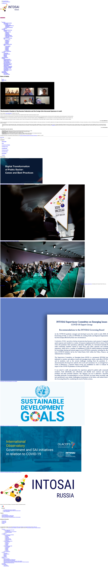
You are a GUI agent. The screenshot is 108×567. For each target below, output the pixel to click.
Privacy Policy (47, 284)
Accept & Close (2, 285)
